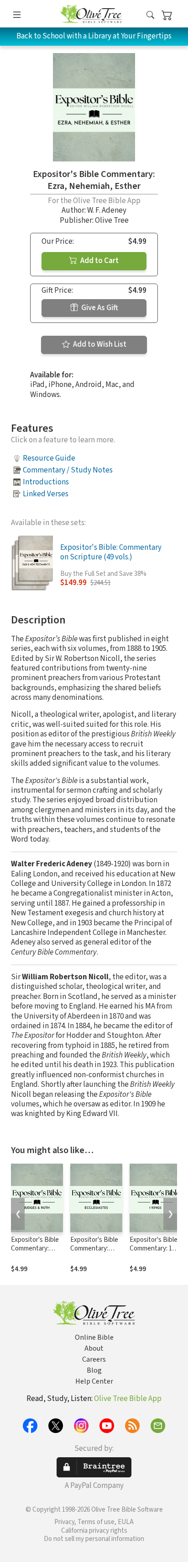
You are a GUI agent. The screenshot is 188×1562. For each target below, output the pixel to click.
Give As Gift (99, 307)
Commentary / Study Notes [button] (68, 470)
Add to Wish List (99, 344)
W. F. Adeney (106, 210)
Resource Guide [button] (49, 458)
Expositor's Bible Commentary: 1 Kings (154, 1248)
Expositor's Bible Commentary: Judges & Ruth (35, 1248)
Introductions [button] (46, 482)
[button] (150, 15)
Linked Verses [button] (45, 493)
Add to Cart (99, 260)
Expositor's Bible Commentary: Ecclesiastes (94, 1248)
